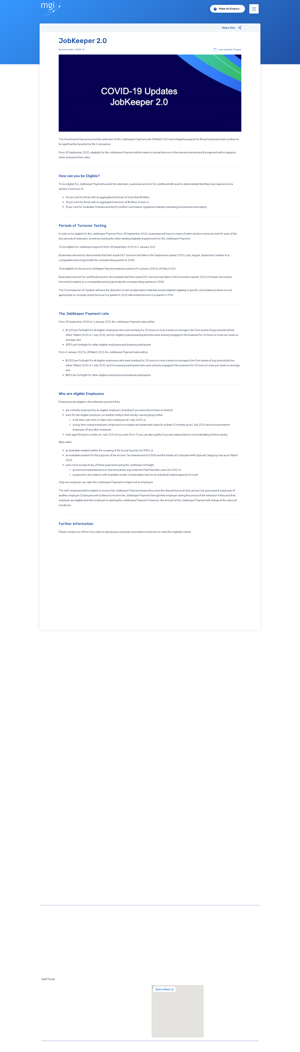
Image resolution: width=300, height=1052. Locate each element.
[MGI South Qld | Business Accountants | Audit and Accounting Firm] (51, 14)
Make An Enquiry (229, 8)
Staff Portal (48, 979)
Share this (228, 27)
